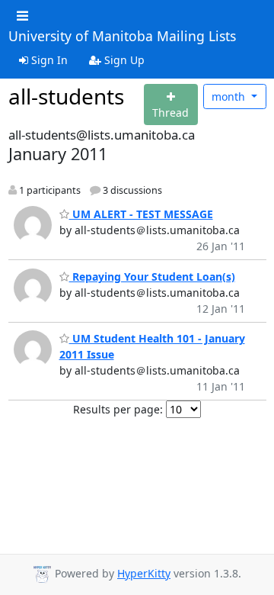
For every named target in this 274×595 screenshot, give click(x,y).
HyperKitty (143, 573)
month (230, 96)
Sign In (48, 60)
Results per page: (118, 409)
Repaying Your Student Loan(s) (152, 276)
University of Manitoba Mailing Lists (122, 36)
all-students (66, 96)
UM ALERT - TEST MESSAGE (141, 214)
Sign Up (123, 60)
